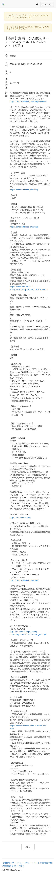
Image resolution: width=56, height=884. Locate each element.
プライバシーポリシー (22, 863)
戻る (28, 847)
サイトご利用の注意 (43, 863)
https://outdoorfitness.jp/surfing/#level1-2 (28, 101)
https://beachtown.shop (20, 517)
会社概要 (6, 863)
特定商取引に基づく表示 (13, 866)
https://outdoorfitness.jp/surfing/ (24, 190)
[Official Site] (8, 4)
